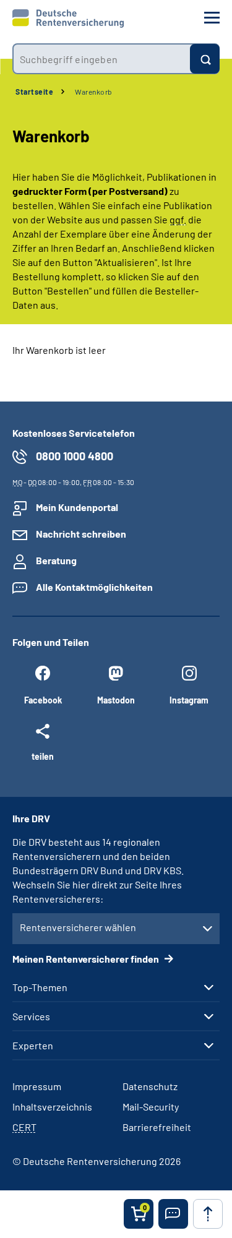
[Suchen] (205, 59)
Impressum (36, 1086)
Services (31, 1016)
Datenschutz (150, 1086)
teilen (43, 756)
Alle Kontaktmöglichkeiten (94, 587)
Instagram (189, 700)
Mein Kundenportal (77, 507)
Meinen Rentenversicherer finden (86, 959)
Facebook (43, 700)
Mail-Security (150, 1106)
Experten (32, 1046)
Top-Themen (39, 987)
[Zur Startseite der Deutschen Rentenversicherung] (68, 18)
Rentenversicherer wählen (78, 927)
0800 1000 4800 (74, 456)
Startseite (34, 91)
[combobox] (101, 58)
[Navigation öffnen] (212, 18)
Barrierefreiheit (156, 1127)
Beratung (56, 560)
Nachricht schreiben (81, 533)
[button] (173, 1214)
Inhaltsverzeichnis (52, 1106)
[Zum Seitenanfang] (208, 1214)
